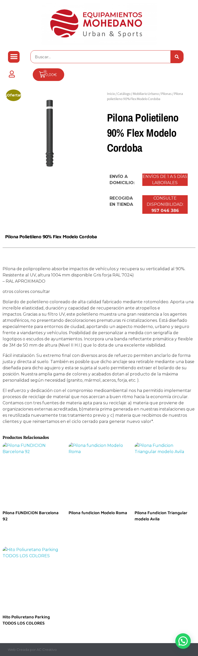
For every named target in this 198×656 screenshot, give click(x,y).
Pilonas (166, 94)
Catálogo (123, 94)
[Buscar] (176, 57)
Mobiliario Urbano (146, 94)
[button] (14, 57)
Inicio (111, 94)
